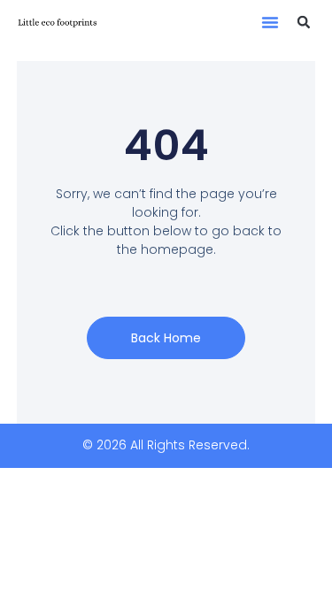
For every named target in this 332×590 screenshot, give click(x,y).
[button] (270, 22)
